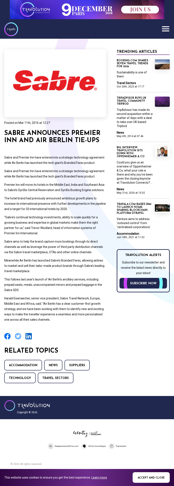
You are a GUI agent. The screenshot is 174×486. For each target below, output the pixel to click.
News (53, 365)
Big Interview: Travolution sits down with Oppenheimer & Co (131, 152)
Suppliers (77, 365)
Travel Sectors (55, 378)
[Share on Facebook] (7, 339)
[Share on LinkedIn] (28, 339)
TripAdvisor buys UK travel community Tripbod (131, 101)
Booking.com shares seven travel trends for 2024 (132, 63)
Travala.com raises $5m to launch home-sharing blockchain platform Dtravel (134, 208)
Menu (165, 28)
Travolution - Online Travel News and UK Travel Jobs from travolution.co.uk (27, 405)
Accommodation (23, 365)
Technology (20, 378)
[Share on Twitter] (18, 339)
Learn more (99, 477)
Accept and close (151, 478)
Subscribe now (143, 283)
